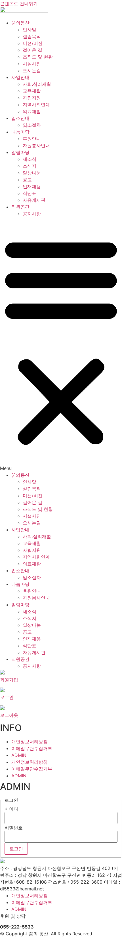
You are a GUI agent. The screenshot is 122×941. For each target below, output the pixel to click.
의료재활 (32, 111)
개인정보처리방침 (29, 741)
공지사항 (32, 213)
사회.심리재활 (37, 84)
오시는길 (32, 70)
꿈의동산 (20, 23)
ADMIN (18, 755)
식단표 (29, 193)
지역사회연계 (36, 104)
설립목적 (32, 36)
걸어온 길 (32, 50)
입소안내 (20, 118)
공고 (27, 179)
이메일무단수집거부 (31, 748)
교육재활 (32, 91)
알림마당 (20, 152)
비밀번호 (14, 827)
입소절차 (32, 125)
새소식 (29, 159)
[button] (61, 344)
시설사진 (32, 63)
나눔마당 (20, 132)
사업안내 (20, 77)
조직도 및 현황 (38, 57)
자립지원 (32, 98)
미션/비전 (33, 43)
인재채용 (32, 186)
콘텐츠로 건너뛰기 (19, 3)
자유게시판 (34, 200)
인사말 (29, 29)
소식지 (29, 166)
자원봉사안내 (36, 145)
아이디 (11, 809)
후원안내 (32, 138)
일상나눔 (32, 173)
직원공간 (20, 207)
